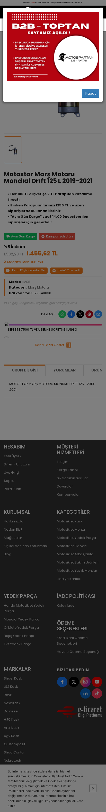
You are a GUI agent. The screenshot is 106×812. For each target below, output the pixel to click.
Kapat (90, 93)
